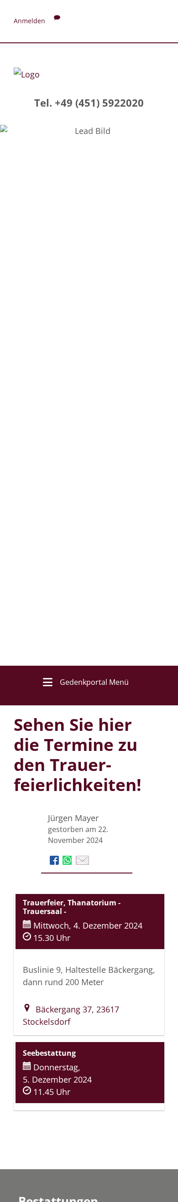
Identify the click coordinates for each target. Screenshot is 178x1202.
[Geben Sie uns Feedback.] (57, 20)
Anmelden (29, 20)
